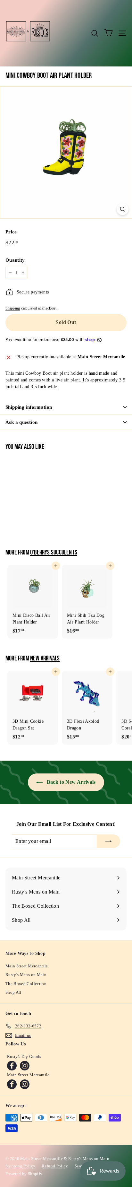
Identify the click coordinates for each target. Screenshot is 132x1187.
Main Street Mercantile (26, 966)
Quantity (15, 260)
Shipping (12, 308)
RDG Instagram (24, 1065)
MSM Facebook (12, 1084)
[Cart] (108, 33)
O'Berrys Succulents (53, 552)
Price (11, 231)
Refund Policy (55, 1166)
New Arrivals (45, 658)
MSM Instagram (24, 1084)
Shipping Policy (20, 1166)
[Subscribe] (108, 841)
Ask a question (21, 422)
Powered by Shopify (23, 1173)
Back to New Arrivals (70, 782)
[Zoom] (122, 209)
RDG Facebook (12, 1065)
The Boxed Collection (25, 983)
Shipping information (28, 407)
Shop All (13, 992)
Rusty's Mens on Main (25, 974)
